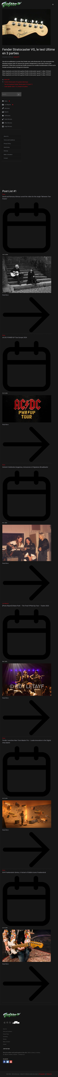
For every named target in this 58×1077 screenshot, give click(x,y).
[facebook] (4, 1062)
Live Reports (8, 104)
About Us (6, 136)
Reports (6, 112)
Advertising (6, 147)
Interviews (7, 108)
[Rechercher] (19, 94)
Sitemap (6, 151)
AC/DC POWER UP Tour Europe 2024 (14, 337)
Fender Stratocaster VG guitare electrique (16, 82)
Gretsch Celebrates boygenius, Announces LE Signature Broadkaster (25, 467)
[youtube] (11, 1062)
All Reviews (7, 115)
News (6, 101)
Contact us (21, 1054)
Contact (6, 158)
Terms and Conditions (9, 140)
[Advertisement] (27, 175)
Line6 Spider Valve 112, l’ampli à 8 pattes (16, 86)
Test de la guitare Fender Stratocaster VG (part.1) (18, 84)
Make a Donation (8, 154)
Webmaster (49, 1074)
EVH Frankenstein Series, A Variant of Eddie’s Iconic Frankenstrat (24, 872)
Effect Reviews (8, 123)
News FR (6, 79)
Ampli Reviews (8, 126)
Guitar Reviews (8, 119)
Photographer (42, 1074)
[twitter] (7, 1062)
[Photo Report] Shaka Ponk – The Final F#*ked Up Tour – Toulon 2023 (25, 606)
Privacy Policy (7, 143)
